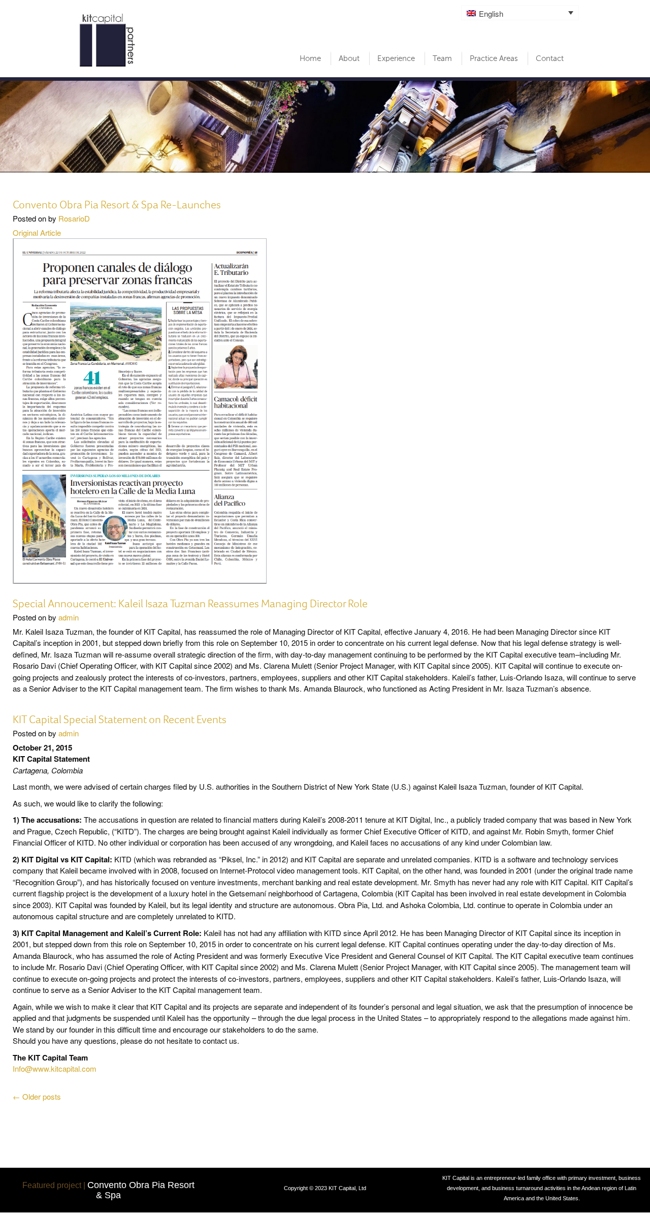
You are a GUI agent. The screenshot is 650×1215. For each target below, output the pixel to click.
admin (68, 617)
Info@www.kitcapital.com (54, 1068)
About (349, 59)
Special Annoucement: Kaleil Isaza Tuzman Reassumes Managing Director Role (190, 603)
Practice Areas (494, 59)
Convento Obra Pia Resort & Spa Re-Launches (117, 204)
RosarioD (74, 218)
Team (442, 59)
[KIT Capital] (108, 40)
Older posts (37, 1096)
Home (310, 59)
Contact (550, 59)
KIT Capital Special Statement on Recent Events (119, 719)
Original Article (37, 232)
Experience (396, 59)
